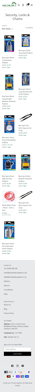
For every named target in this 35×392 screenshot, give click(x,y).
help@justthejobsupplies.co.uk (15, 277)
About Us (7, 305)
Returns (7, 285)
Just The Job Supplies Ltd (16, 383)
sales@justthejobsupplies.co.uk (15, 273)
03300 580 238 (12, 268)
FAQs (6, 294)
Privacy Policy (9, 313)
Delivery (7, 281)
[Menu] (31, 5)
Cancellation (8, 290)
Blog (5, 309)
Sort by (4, 26)
